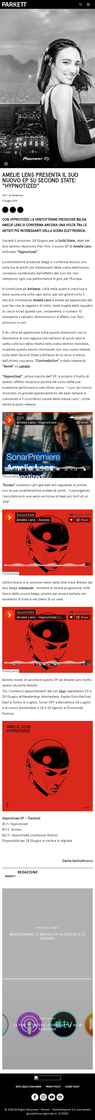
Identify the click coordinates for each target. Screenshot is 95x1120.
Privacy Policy (53, 1086)
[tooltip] (5, 210)
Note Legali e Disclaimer (28, 1086)
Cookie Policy (72, 1086)
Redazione (17, 195)
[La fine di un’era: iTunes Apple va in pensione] (47, 1024)
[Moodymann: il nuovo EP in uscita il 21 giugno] (47, 933)
